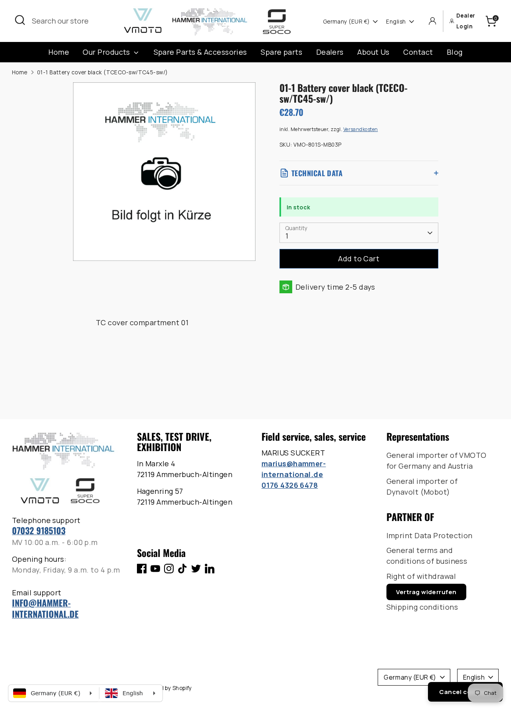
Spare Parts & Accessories (200, 52)
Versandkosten (360, 129)
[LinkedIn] (209, 568)
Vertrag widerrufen (426, 592)
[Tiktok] (182, 568)
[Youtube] (155, 568)
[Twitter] (196, 568)
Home (58, 52)
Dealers (330, 52)
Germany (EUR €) (346, 21)
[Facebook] (142, 568)
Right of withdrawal (421, 576)
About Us (373, 52)
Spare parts (281, 52)
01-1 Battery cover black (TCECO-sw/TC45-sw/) (102, 72)
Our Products (107, 52)
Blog (455, 52)
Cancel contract (465, 692)
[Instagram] (169, 568)
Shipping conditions (422, 607)
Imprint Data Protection (429, 535)
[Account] (432, 21)
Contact (418, 52)
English (396, 21)
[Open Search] (20, 20)
